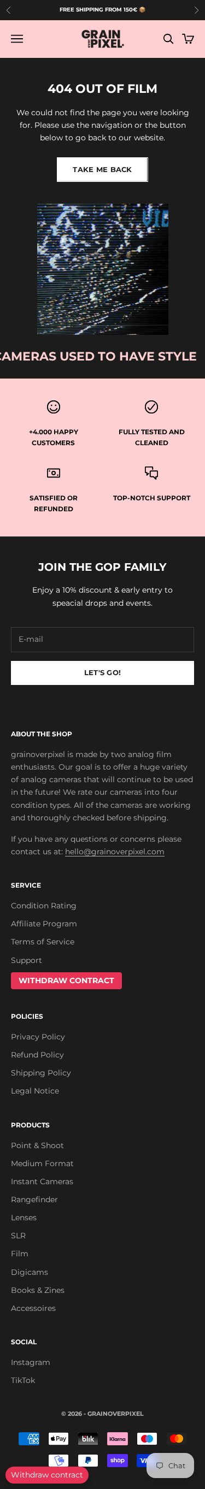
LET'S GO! (102, 672)
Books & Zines (38, 1290)
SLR (18, 1235)
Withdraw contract (47, 1475)
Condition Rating (44, 906)
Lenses (24, 1217)
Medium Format (42, 1163)
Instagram (30, 1362)
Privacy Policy (38, 1037)
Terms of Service (42, 942)
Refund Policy (37, 1055)
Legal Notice (35, 1091)
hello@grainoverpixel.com (115, 851)
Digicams (29, 1272)
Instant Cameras (42, 1181)
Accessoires (33, 1308)
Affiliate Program (44, 924)
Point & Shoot (37, 1145)
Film (19, 1253)
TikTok (23, 1380)
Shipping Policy (41, 1073)
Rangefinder (34, 1199)
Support (26, 960)
